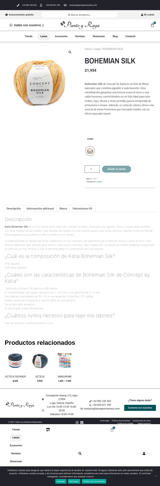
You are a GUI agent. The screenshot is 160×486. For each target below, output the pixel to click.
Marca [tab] (63, 208)
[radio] (90, 151)
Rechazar (74, 481)
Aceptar (61, 481)
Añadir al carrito (117, 169)
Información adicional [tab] (40, 208)
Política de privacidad (94, 481)
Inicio (88, 48)
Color (90, 139)
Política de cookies (103, 476)
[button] (70, 52)
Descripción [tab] (13, 208)
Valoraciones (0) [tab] (82, 208)
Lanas (97, 48)
